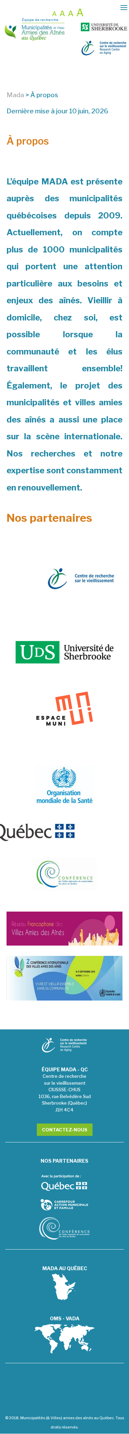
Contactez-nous (64, 1129)
